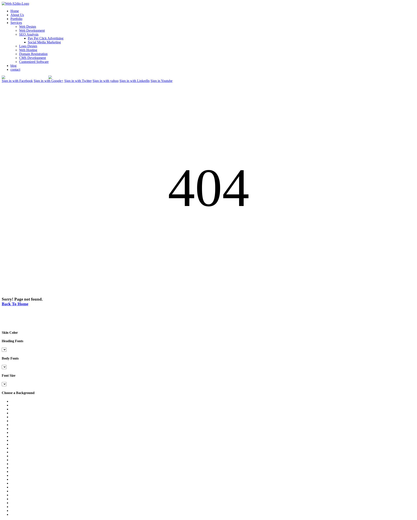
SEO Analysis (28, 34)
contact (15, 69)
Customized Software (34, 62)
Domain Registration (33, 54)
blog (13, 65)
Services (16, 23)
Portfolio (16, 19)
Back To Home (15, 304)
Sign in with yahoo (106, 81)
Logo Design (28, 46)
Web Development (32, 30)
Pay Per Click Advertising (45, 38)
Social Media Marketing (44, 42)
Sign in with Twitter (78, 81)
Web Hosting (28, 50)
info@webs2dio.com (88, 77)
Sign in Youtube (161, 81)
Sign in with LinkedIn (134, 81)
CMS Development (32, 58)
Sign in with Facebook (17, 81)
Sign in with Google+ (48, 81)
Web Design (27, 26)
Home (14, 11)
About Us (17, 15)
